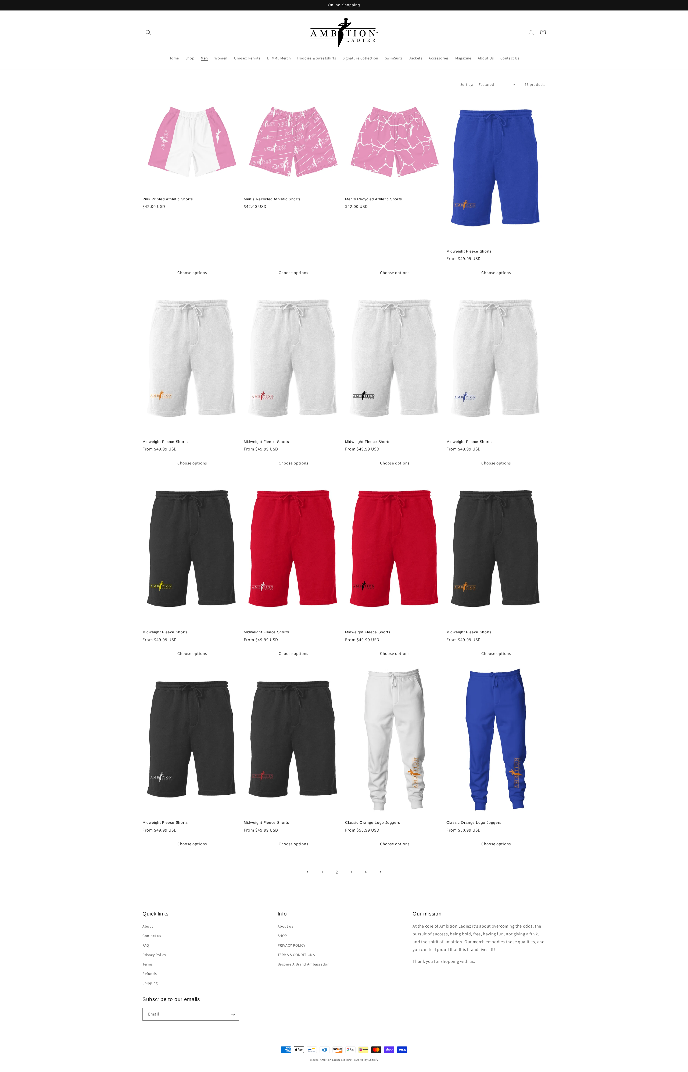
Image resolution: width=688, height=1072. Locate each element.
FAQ (145, 945)
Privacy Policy (154, 954)
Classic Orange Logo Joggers (372, 823)
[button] (148, 32)
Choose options (192, 272)
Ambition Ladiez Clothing (336, 1060)
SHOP (282, 935)
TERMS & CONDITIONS (296, 954)
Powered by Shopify (365, 1060)
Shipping (150, 983)
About (147, 926)
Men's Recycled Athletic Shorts (272, 199)
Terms (147, 964)
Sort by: (466, 84)
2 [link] (337, 872)
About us (285, 926)
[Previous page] (308, 872)
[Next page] (380, 872)
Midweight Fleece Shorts (469, 251)
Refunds (149, 973)
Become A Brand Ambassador (303, 964)
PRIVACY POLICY (292, 945)
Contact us (151, 935)
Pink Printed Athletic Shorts (167, 199)
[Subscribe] (233, 1014)
